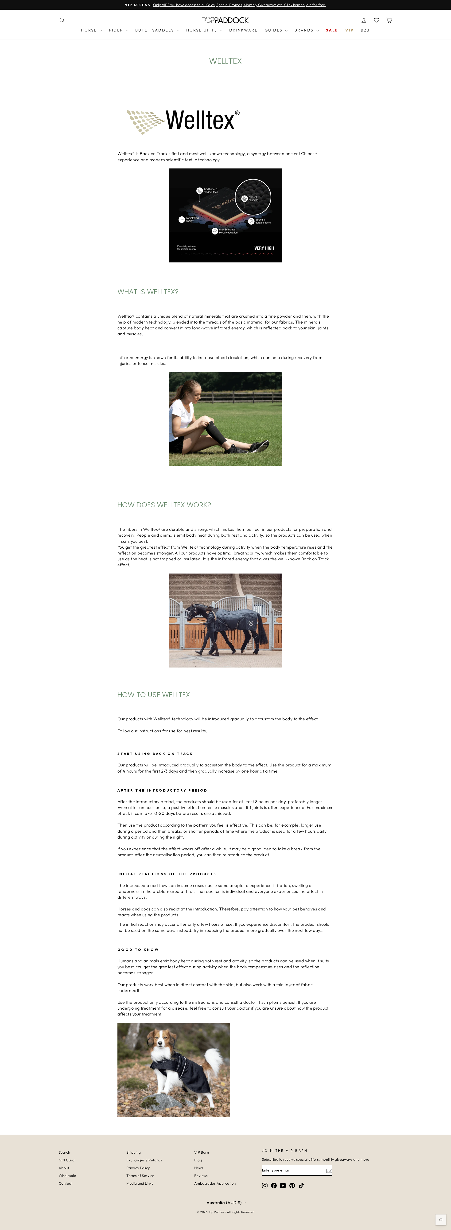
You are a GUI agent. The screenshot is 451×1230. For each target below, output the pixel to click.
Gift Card (66, 1160)
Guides (274, 30)
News (198, 1168)
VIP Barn (201, 1152)
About (64, 1168)
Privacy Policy (138, 1168)
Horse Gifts (202, 30)
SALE (332, 30)
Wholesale (67, 1175)
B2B (365, 30)
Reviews (201, 1175)
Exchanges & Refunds (144, 1160)
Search (64, 1152)
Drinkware (243, 30)
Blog (198, 1160)
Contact (65, 1183)
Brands (305, 30)
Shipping (133, 1152)
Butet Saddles (155, 30)
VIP (349, 30)
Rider (117, 30)
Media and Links (139, 1183)
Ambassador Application (215, 1183)
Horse (89, 30)
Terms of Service (140, 1175)
